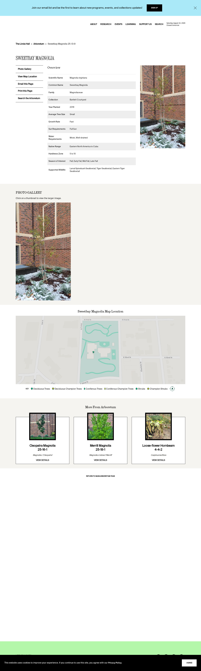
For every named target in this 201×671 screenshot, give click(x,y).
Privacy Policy (115, 663)
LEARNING (131, 24)
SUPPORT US (145, 24)
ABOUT (93, 24)
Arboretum (39, 44)
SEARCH (159, 24)
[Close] (195, 8)
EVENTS (118, 24)
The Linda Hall (23, 44)
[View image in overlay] (43, 251)
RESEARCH (105, 24)
